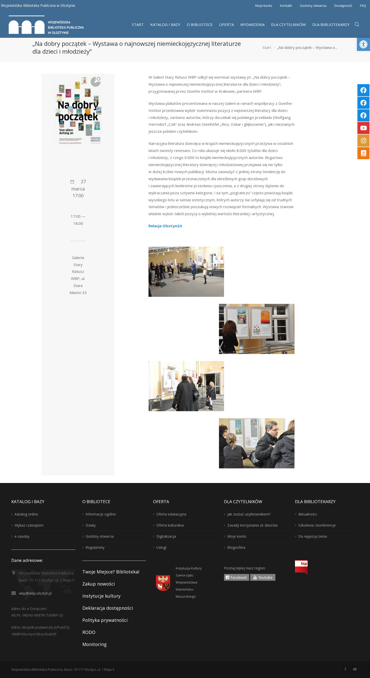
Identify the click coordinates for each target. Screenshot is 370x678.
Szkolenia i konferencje (317, 525)
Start (267, 47)
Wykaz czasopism (29, 525)
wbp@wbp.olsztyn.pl (35, 593)
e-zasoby (22, 536)
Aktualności (307, 514)
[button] (363, 44)
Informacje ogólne (101, 514)
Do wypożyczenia (312, 536)
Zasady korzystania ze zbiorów (252, 525)
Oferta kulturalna (170, 525)
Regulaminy (95, 547)
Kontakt (286, 5)
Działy (91, 525)
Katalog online (26, 514)
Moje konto (263, 5)
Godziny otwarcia (313, 5)
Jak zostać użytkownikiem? (249, 514)
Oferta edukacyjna (171, 514)
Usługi (161, 547)
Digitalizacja (166, 536)
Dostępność (343, 5)
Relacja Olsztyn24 (165, 225)
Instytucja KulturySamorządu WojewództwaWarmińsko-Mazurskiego (189, 582)
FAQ (363, 5)
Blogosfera (236, 547)
